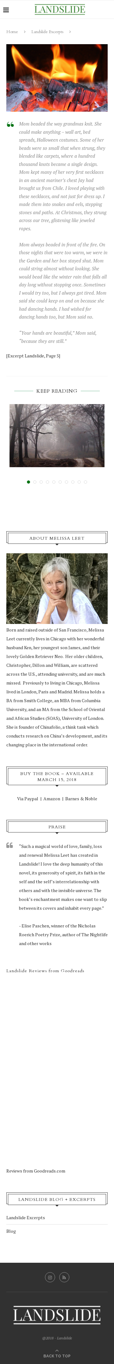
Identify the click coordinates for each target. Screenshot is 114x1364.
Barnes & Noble (81, 799)
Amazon (51, 799)
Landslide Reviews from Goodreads (45, 971)
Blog (11, 1231)
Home (12, 32)
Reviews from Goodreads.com (35, 1171)
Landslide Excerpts (47, 32)
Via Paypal (27, 799)
